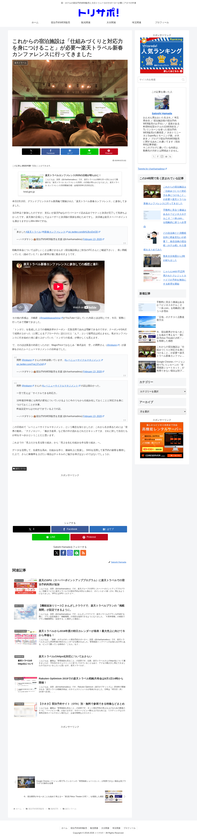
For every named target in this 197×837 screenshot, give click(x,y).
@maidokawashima (50, 318)
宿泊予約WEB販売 (79, 828)
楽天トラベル (20, 469)
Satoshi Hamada (162, 113)
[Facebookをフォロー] (63, 553)
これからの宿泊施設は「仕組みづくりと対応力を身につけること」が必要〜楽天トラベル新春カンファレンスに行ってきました (164, 195)
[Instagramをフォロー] (70, 553)
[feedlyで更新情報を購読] (166, 156)
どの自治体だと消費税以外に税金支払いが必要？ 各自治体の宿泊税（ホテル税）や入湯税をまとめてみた (164, 241)
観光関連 (94, 828)
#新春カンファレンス (54, 232)
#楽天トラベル (33, 232)
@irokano (112, 345)
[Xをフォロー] (57, 553)
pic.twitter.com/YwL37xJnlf (30, 364)
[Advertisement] (70, 497)
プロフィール (129, 828)
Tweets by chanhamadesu (151, 169)
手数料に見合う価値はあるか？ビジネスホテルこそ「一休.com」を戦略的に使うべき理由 (164, 218)
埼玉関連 (116, 828)
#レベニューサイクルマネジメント (83, 360)
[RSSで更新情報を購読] (83, 553)
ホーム (64, 828)
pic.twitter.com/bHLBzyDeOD (83, 232)
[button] (183, 79)
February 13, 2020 (92, 239)
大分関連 (105, 828)
